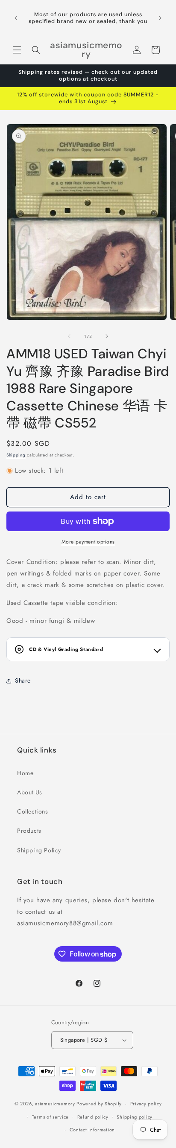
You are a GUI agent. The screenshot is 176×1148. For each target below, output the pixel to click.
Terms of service (50, 1116)
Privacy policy (146, 1103)
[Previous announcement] (15, 18)
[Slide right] (106, 336)
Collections (32, 811)
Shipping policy (135, 1116)
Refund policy (93, 1116)
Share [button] (23, 680)
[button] (17, 50)
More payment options (88, 542)
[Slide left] (69, 336)
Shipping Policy (39, 850)
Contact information (92, 1129)
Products (29, 830)
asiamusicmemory (55, 1103)
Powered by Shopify (99, 1103)
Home (25, 773)
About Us (29, 792)
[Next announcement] (160, 18)
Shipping (16, 455)
